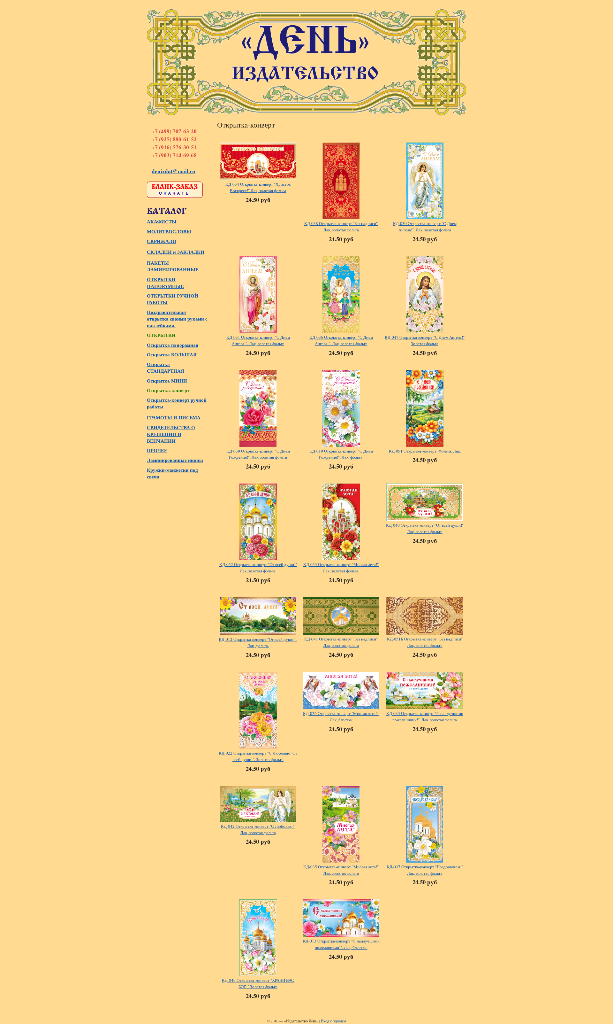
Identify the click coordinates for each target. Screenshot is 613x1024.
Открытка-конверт (168, 390)
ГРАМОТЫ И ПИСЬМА (174, 417)
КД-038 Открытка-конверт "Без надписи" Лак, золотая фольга (341, 227)
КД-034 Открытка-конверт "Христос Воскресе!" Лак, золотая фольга (258, 187)
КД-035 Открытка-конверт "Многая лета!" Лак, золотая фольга (341, 870)
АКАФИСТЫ (162, 221)
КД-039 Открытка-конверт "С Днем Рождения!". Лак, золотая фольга (258, 454)
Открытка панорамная (172, 345)
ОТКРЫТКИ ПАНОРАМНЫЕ (165, 283)
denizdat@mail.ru (173, 171)
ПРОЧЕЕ (157, 450)
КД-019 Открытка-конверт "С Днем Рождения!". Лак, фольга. (341, 454)
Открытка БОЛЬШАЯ (172, 354)
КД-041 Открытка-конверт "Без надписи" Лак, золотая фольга (341, 642)
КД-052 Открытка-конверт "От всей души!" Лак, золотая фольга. (258, 568)
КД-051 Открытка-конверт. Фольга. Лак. (425, 451)
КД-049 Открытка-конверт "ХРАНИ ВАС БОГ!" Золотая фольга (258, 983)
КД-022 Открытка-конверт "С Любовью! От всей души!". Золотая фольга (258, 756)
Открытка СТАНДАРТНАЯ (165, 367)
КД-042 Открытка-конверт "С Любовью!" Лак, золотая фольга (258, 829)
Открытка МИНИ (167, 380)
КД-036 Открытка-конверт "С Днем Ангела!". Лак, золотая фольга (341, 340)
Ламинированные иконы (175, 460)
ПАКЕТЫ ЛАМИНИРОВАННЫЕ (173, 266)
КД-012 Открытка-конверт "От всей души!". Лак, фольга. (258, 642)
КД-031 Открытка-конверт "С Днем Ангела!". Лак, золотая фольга (258, 340)
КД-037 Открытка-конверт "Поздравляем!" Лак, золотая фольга (425, 870)
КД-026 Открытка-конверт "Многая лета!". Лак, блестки (341, 716)
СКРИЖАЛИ (161, 241)
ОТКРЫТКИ (161, 335)
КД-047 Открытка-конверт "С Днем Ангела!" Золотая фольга (425, 340)
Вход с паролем (333, 1021)
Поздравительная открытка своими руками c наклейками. (177, 319)
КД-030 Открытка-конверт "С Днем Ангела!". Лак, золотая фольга (425, 227)
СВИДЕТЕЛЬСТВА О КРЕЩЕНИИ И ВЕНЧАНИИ (171, 434)
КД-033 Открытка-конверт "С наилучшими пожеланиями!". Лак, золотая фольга (424, 716)
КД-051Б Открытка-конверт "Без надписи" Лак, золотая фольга (425, 642)
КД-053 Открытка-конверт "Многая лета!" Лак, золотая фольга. (341, 568)
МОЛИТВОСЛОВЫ (169, 231)
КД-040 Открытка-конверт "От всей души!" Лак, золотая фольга (425, 528)
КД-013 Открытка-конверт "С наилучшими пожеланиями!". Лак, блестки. (341, 944)
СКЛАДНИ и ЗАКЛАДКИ (175, 252)
